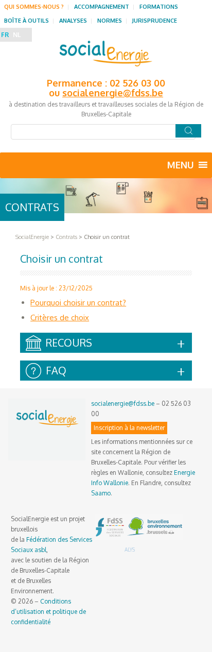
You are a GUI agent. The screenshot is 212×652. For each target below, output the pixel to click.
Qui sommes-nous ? (34, 6)
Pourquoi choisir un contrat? (78, 302)
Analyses (73, 20)
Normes (109, 20)
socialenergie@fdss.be (112, 92)
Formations (158, 6)
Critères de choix (59, 317)
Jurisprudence (154, 20)
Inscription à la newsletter (129, 428)
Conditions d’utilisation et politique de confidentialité (48, 611)
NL (17, 35)
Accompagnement (101, 6)
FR (5, 35)
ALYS (130, 549)
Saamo (101, 493)
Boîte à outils (26, 20)
